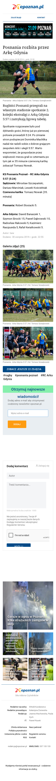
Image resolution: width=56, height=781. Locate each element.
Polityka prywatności (18, 730)
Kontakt (41, 17)
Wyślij (18, 546)
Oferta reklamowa (19, 727)
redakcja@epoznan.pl (17, 746)
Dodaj (17, 424)
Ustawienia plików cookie (16, 734)
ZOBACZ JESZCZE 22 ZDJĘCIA (24, 369)
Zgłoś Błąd (16, 17)
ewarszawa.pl (34, 765)
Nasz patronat (35, 727)
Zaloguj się (43, 466)
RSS (25, 737)
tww (12, 233)
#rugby (7, 375)
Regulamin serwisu (37, 734)
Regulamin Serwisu (16, 525)
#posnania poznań (26, 375)
